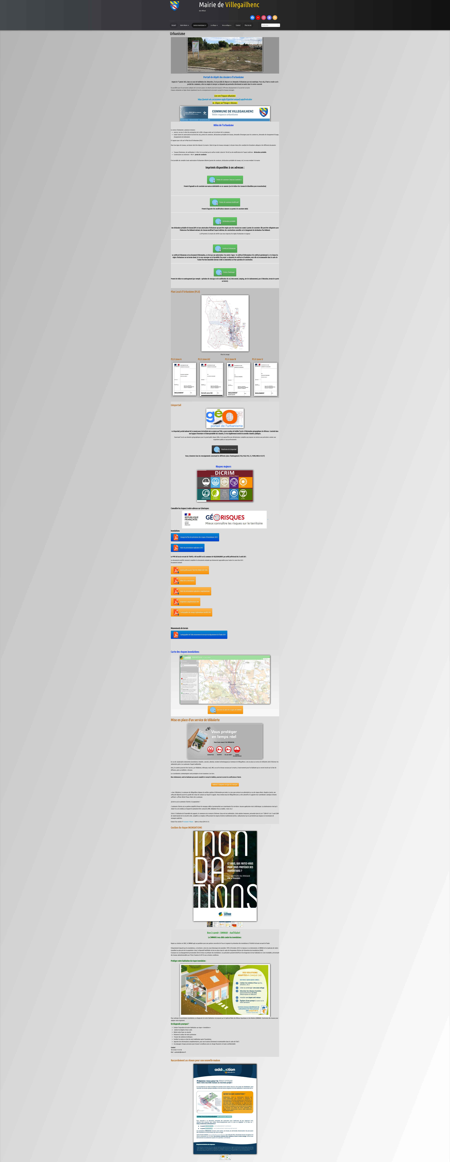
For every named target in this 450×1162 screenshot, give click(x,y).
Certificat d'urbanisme (229, 248)
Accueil (174, 25)
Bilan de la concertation (187, 580)
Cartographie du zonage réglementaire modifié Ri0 (195, 612)
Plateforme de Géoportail (228, 449)
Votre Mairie (184, 25)
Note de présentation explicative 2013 (191, 548)
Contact (238, 25)
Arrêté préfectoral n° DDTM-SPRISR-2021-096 (193, 570)
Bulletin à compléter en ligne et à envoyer (225, 785)
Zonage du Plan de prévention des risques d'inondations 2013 (199, 537)
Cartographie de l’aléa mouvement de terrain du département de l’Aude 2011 (203, 634)
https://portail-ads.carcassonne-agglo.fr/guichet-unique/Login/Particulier (225, 99)
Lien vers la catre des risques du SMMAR (229, 710)
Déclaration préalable (229, 221)
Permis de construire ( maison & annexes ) (229, 180)
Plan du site (248, 25)
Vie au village (226, 25)
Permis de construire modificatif (229, 202)
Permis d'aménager (229, 272)
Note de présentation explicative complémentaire (195, 591)
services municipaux (199, 25)
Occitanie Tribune (188, 821)
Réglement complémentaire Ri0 (189, 602)
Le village (214, 25)
